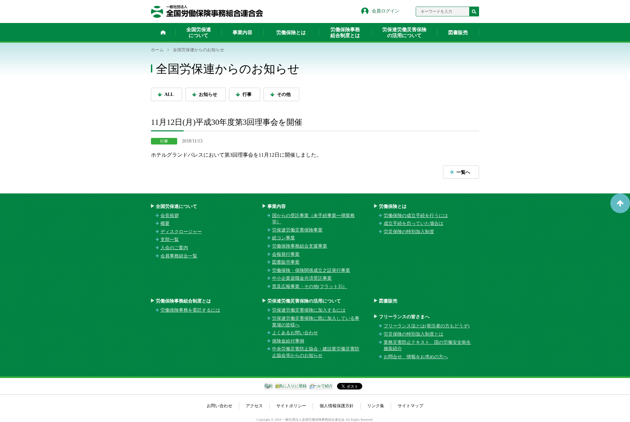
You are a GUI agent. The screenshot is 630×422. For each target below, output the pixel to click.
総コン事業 (283, 237)
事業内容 (242, 32)
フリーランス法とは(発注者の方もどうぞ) (427, 325)
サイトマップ (410, 405)
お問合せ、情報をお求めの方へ (416, 356)
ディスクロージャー (181, 231)
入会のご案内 (174, 247)
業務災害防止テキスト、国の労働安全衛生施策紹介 (427, 345)
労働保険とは (291, 32)
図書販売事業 (286, 262)
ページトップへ (620, 203)
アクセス (254, 405)
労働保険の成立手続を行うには (416, 215)
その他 (284, 94)
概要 (165, 223)
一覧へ (463, 172)
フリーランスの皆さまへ (404, 316)
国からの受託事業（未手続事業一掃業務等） (313, 219)
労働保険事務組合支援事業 (299, 246)
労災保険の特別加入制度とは (413, 334)
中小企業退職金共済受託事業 (302, 278)
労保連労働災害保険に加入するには (309, 310)
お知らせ (208, 94)
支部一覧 (169, 239)
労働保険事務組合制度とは (345, 32)
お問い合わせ (219, 405)
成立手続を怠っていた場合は (413, 223)
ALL (169, 94)
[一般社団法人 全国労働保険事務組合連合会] (207, 11)
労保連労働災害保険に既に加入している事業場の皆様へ (315, 321)
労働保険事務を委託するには (190, 310)
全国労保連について (198, 32)
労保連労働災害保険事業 (297, 230)
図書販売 (458, 32)
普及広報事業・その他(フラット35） (309, 286)
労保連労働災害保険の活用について (404, 32)
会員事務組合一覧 (178, 256)
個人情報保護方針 (337, 405)
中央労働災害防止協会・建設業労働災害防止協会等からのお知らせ (315, 352)
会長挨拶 (169, 215)
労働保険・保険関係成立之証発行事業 (311, 270)
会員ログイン (385, 11)
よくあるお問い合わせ (295, 332)
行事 (247, 94)
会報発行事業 (286, 254)
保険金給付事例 (288, 341)
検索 (474, 11)
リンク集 (375, 405)
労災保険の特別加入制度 (409, 231)
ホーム (163, 32)
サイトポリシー (291, 405)
